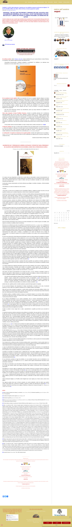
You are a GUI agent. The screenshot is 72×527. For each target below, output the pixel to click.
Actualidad (9, 10)
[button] (70, 517)
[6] (2, 405)
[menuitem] (25, 2)
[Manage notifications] (2, 525)
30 (61, 220)
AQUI (44, 124)
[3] (2, 397)
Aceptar (47, 522)
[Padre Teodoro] (60, 43)
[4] (8, 304)
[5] (2, 403)
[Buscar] (71, 2)
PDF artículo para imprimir (10, 44)
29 (59, 220)
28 (57, 220)
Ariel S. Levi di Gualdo (8, 40)
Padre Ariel (13, 10)
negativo (57, 522)
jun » (57, 223)
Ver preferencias (66, 522)
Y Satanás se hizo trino (18, 59)
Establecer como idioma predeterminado (61, 78)
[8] (2, 443)
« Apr (55, 223)
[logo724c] (5, 2)
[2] (2, 395)
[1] (2, 392)
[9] (10, 386)
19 (68, 217)
